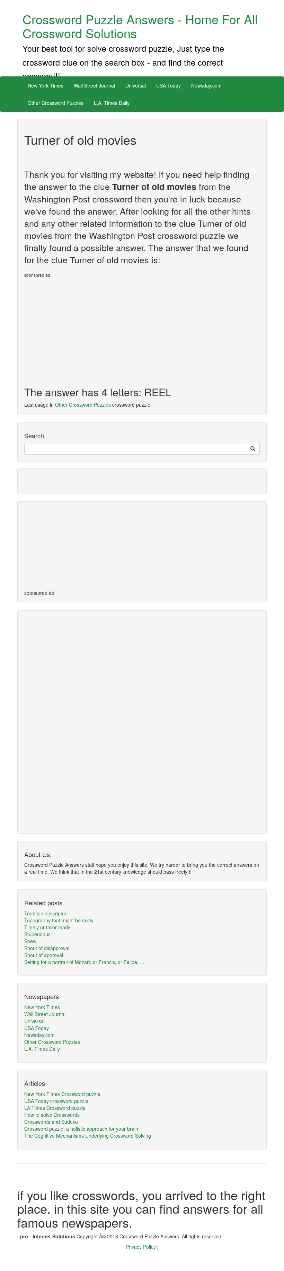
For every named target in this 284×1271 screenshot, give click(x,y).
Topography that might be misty (59, 920)
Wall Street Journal (94, 85)
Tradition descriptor (45, 913)
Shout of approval (43, 955)
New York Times (45, 85)
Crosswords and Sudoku (51, 1121)
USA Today (168, 85)
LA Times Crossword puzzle (55, 1107)
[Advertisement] (82, 329)
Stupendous (37, 934)
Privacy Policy (141, 1246)
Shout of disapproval (46, 948)
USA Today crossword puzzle (56, 1100)
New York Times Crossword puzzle (62, 1093)
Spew (30, 941)
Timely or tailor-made (47, 927)
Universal (135, 85)
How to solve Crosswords (52, 1114)
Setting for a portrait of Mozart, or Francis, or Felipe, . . (84, 961)
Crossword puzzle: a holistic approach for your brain (81, 1128)
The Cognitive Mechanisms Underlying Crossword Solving (87, 1135)
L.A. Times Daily (112, 102)
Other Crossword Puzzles (55, 102)
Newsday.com (206, 85)
